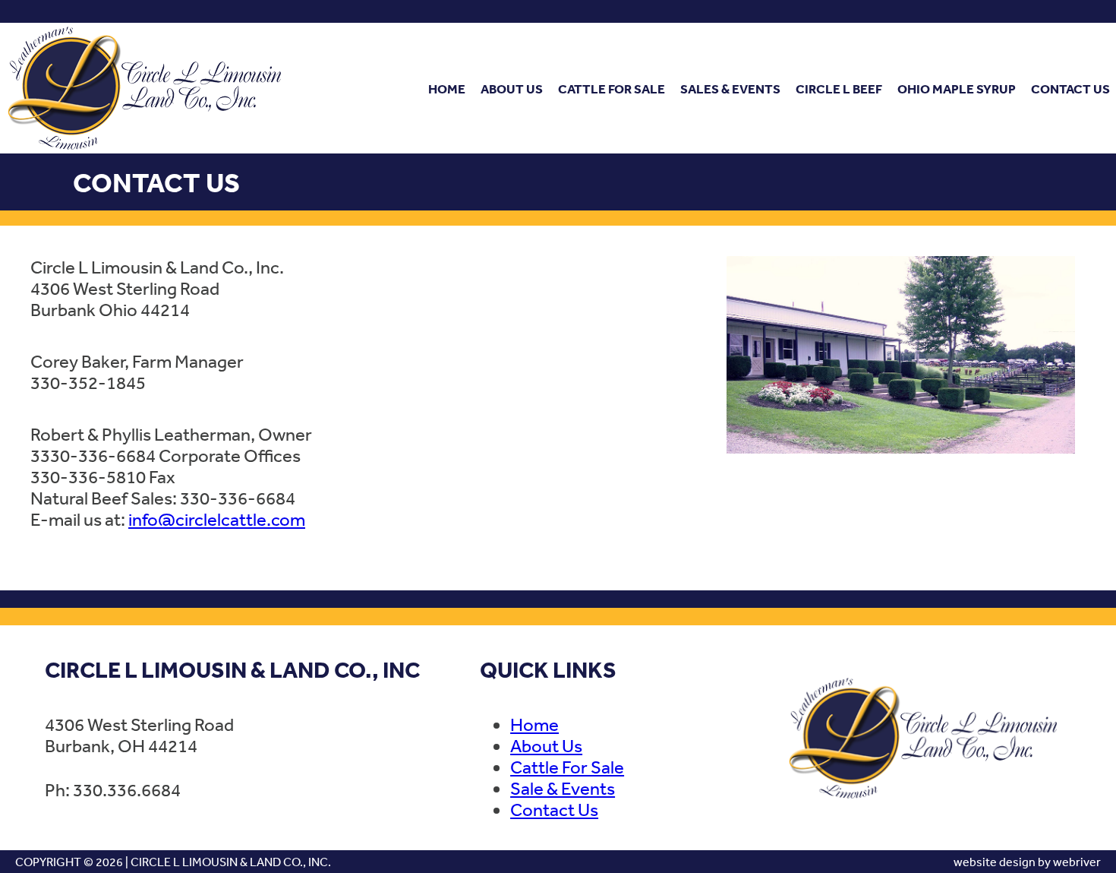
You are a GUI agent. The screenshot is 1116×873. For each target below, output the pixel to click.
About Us (512, 88)
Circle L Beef (839, 88)
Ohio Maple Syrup (956, 88)
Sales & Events (730, 88)
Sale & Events (562, 788)
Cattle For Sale (611, 88)
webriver (1077, 861)
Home (446, 88)
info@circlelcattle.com (216, 519)
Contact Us (1070, 88)
